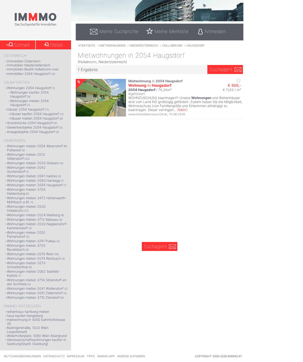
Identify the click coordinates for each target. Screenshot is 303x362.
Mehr (182, 110)
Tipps (91, 356)
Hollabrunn (172, 45)
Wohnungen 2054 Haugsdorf (29, 88)
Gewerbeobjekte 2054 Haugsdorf (32, 127)
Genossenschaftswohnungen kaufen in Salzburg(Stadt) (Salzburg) (36, 342)
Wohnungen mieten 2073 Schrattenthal (26, 265)
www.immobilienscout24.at (147, 114)
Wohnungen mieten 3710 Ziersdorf (33, 297)
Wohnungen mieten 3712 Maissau (32, 219)
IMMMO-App (106, 356)
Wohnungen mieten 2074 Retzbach (34, 258)
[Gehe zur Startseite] (35, 25)
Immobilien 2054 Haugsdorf (28, 74)
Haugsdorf (196, 45)
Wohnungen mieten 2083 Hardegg (33, 180)
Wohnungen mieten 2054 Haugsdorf (34, 185)
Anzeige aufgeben (131, 356)
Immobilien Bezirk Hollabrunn (29, 69)
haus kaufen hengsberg (25, 316)
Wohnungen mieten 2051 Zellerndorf (34, 293)
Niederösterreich (144, 45)
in (149, 85)
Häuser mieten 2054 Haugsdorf (34, 118)
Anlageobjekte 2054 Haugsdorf (31, 132)
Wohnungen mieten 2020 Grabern (33, 163)
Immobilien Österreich (23, 61)
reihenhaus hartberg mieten (28, 312)
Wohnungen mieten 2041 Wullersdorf (35, 288)
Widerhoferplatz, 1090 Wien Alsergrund (37, 336)
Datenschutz (54, 356)
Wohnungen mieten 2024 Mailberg (33, 215)
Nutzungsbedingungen (22, 356)
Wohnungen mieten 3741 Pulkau (31, 241)
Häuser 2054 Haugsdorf (25, 109)
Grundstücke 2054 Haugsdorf (30, 123)
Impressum (75, 356)
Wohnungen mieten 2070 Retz (30, 254)
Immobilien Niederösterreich (28, 65)
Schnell (21, 45)
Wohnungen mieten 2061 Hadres (32, 176)
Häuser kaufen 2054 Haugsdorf (34, 114)
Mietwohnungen (112, 45)
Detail (56, 45)
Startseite (86, 45)
